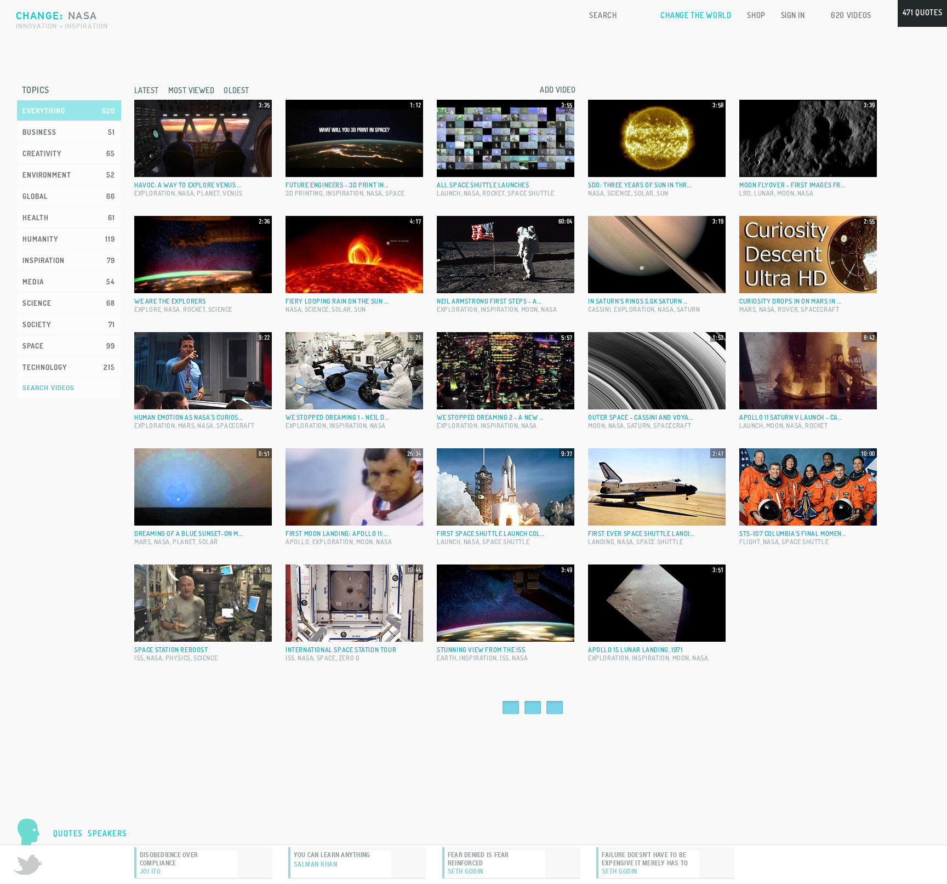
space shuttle (531, 193)
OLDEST (236, 90)
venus (232, 193)
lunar (764, 193)
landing (601, 542)
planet (208, 193)
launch (449, 193)
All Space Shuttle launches (483, 185)
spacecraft (820, 309)
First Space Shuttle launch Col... (491, 533)
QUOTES (67, 833)
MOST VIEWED (191, 90)
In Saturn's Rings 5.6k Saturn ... (638, 301)
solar (644, 193)
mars (747, 309)
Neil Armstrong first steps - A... (489, 301)
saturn (688, 309)
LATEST (146, 90)
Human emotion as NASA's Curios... (188, 417)
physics (178, 658)
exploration (154, 193)
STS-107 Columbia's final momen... (792, 533)
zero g (349, 658)
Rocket (493, 193)
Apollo (298, 542)
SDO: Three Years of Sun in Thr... (640, 185)
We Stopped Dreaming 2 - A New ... (490, 417)
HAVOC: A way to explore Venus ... (188, 185)
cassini (599, 309)
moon (785, 193)
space (394, 193)
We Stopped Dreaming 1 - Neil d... (337, 417)
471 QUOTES (923, 12)
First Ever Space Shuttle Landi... (641, 533)
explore (147, 309)
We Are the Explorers (170, 301)
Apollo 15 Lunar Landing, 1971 (635, 650)
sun (663, 193)
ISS (139, 658)
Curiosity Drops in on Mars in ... (790, 301)
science (619, 193)
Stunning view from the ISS (481, 650)
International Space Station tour (341, 650)
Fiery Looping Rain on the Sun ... (337, 301)
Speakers (107, 833)
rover (788, 309)
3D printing (304, 193)
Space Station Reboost (171, 650)
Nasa (186, 193)
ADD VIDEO (557, 89)
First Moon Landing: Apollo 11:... (337, 533)
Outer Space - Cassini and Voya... (640, 417)
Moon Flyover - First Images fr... (792, 185)
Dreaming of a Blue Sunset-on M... (188, 533)
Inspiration (345, 193)
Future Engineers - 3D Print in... (337, 185)
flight (749, 542)
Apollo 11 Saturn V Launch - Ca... (790, 417)
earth (447, 658)
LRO (745, 193)
